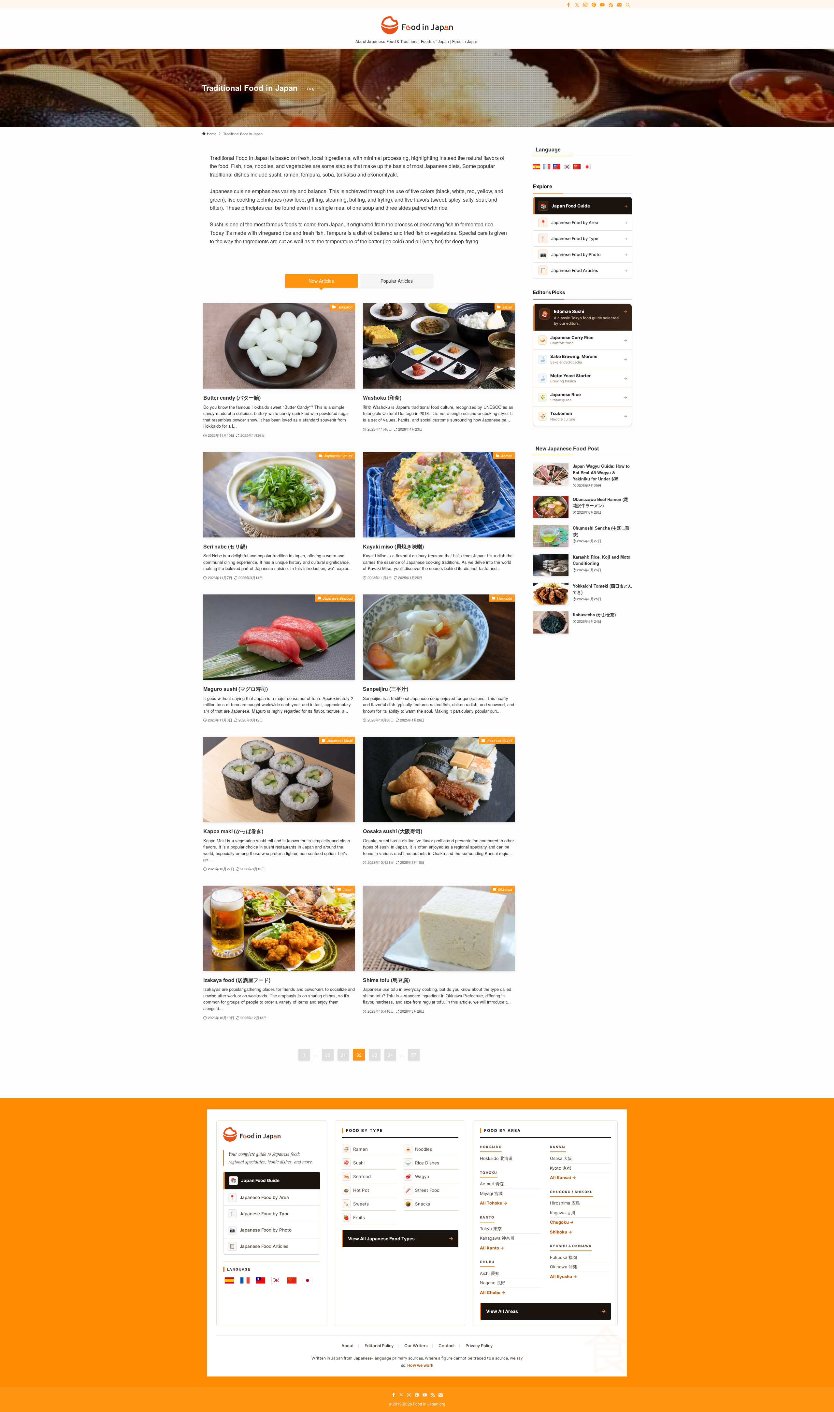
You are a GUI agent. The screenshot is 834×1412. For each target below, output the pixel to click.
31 (343, 1054)
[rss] (611, 4)
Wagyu (417, 1176)
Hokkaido (496, 1158)
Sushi (354, 1162)
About (347, 1345)
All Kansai (560, 1177)
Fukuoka (563, 1257)
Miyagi (491, 1193)
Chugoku (559, 1222)
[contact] (619, 4)
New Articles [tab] (321, 281)
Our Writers (416, 1345)
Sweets (356, 1203)
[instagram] (585, 4)
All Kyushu (561, 1276)
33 (374, 1054)
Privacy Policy (479, 1345)
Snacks (417, 1203)
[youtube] (602, 4)
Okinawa (563, 1266)
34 (390, 1054)
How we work (420, 1365)
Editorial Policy (379, 1345)
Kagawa (562, 1212)
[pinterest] (594, 4)
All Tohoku (491, 1202)
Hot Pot (356, 1190)
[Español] (229, 1280)
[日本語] (307, 1280)
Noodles (418, 1149)
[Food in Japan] (417, 25)
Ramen (355, 1149)
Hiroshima (565, 1202)
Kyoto (560, 1168)
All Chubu (490, 1292)
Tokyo (491, 1228)
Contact (447, 1345)
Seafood (357, 1176)
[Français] (245, 1280)
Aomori (492, 1183)
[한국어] (276, 1280)
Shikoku (558, 1231)
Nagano (492, 1282)
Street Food (422, 1190)
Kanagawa (497, 1238)
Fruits (354, 1217)
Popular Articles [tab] (397, 281)
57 (413, 1054)
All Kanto (489, 1247)
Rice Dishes (422, 1162)
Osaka (561, 1158)
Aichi (489, 1273)
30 (327, 1054)
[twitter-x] (577, 4)
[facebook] (568, 4)
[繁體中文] (260, 1280)
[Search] (628, 4)
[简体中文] (292, 1280)
